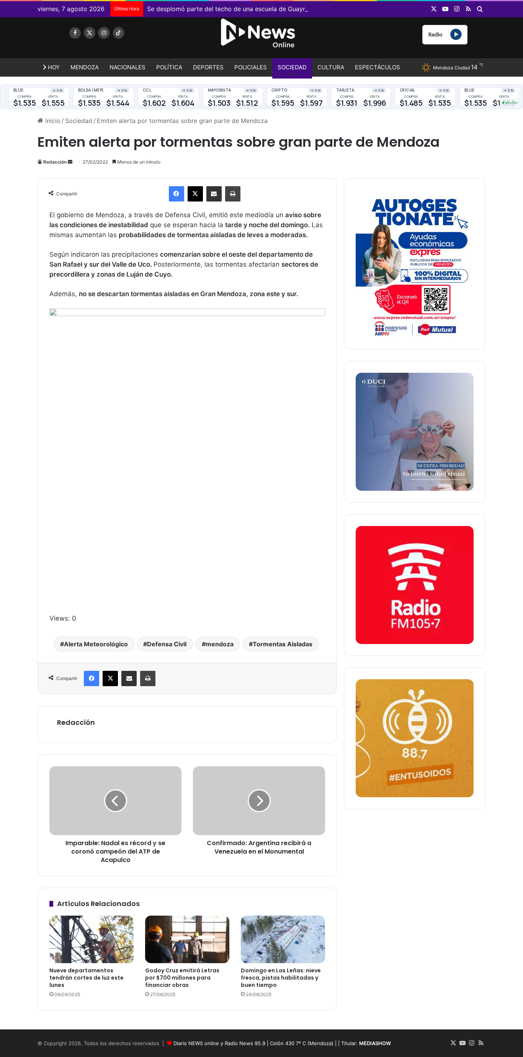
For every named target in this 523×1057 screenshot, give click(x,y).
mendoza (220, 644)
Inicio (51, 121)
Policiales (250, 67)
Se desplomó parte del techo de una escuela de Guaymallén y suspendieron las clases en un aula (288, 9)
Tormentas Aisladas (282, 644)
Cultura (330, 67)
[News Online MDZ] (108, 40)
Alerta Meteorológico (96, 644)
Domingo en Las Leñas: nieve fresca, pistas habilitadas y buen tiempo (281, 978)
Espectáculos (377, 67)
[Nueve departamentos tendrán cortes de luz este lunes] (91, 939)
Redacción (55, 162)
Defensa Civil (166, 644)
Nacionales (127, 67)
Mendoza (84, 67)
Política (169, 67)
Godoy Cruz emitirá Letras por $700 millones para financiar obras (182, 978)
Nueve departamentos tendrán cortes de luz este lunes (86, 978)
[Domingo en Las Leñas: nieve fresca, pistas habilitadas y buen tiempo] (283, 939)
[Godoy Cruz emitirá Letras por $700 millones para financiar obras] (187, 939)
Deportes (208, 67)
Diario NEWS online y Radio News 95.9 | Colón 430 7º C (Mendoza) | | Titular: (282, 1043)
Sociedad (292, 67)
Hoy (53, 67)
